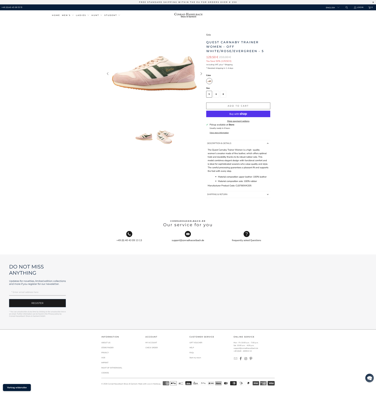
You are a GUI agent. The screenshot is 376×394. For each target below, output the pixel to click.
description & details (219, 143)
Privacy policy (53, 314)
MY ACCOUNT (151, 342)
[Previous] (108, 74)
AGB (103, 357)
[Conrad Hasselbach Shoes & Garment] (188, 15)
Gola (208, 34)
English (331, 7)
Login (360, 7)
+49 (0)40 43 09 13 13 (11, 7)
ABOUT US (105, 342)
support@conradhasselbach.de (246, 348)
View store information (219, 132)
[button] (68, 15)
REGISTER (37, 303)
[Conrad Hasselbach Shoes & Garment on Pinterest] (251, 359)
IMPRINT (104, 362)
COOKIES (105, 373)
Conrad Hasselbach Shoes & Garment (122, 384)
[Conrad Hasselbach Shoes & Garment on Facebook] (241, 359)
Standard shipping (215, 68)
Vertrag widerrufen (17, 387)
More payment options (238, 121)
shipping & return (217, 194)
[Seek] (346, 7)
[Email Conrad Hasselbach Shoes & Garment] (236, 359)
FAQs (191, 352)
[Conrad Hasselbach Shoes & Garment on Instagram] (246, 359)
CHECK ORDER (151, 347)
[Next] (201, 74)
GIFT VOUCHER (195, 342)
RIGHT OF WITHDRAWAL (111, 368)
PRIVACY (105, 352)
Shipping (229, 64)
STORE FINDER (107, 347)
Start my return (195, 357)
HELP (191, 347)
